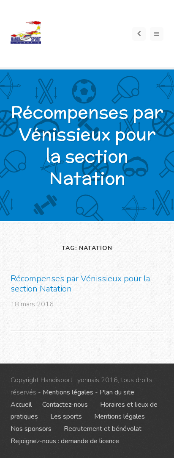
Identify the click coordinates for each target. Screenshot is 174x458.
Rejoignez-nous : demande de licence (65, 441)
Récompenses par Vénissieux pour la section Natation (80, 283)
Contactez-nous (65, 404)
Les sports (66, 416)
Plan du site (117, 392)
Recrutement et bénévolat (102, 428)
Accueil (21, 404)
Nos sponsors (31, 428)
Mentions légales (68, 392)
